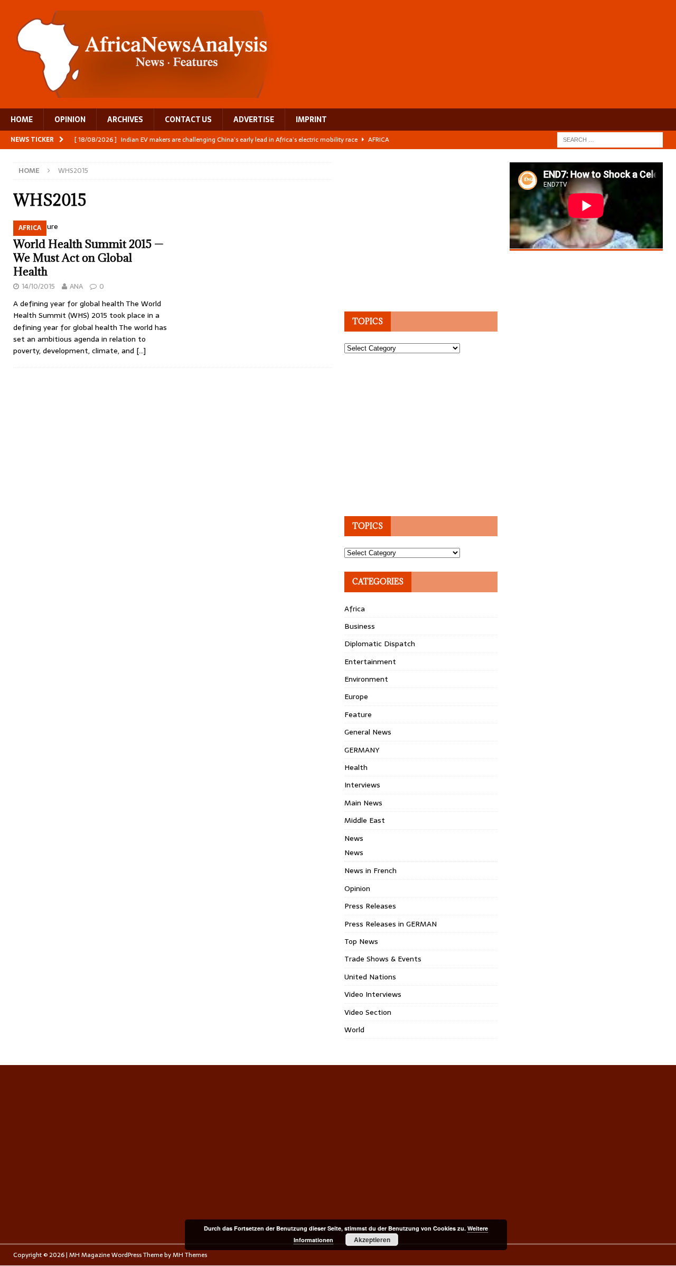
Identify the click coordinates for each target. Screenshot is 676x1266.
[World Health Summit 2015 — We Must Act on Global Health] (90, 226)
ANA (76, 286)
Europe (356, 696)
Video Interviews (372, 994)
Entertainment (370, 661)
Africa (354, 608)
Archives (125, 119)
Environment (366, 679)
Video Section (367, 1012)
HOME (22, 119)
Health (356, 767)
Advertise (253, 119)
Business (359, 626)
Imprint (311, 119)
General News (367, 732)
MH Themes (190, 1255)
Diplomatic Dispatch (379, 643)
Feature (358, 714)
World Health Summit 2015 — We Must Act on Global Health (88, 258)
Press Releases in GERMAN (390, 924)
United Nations (370, 977)
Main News (363, 803)
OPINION (70, 119)
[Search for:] (610, 139)
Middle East (364, 820)
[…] (141, 350)
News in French (370, 870)
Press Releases (370, 906)
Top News (361, 941)
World (354, 1029)
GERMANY (361, 750)
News (353, 838)
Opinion (357, 888)
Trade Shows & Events (382, 959)
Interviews (362, 785)
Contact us (188, 119)
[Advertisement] (423, 228)
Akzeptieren (372, 1239)
